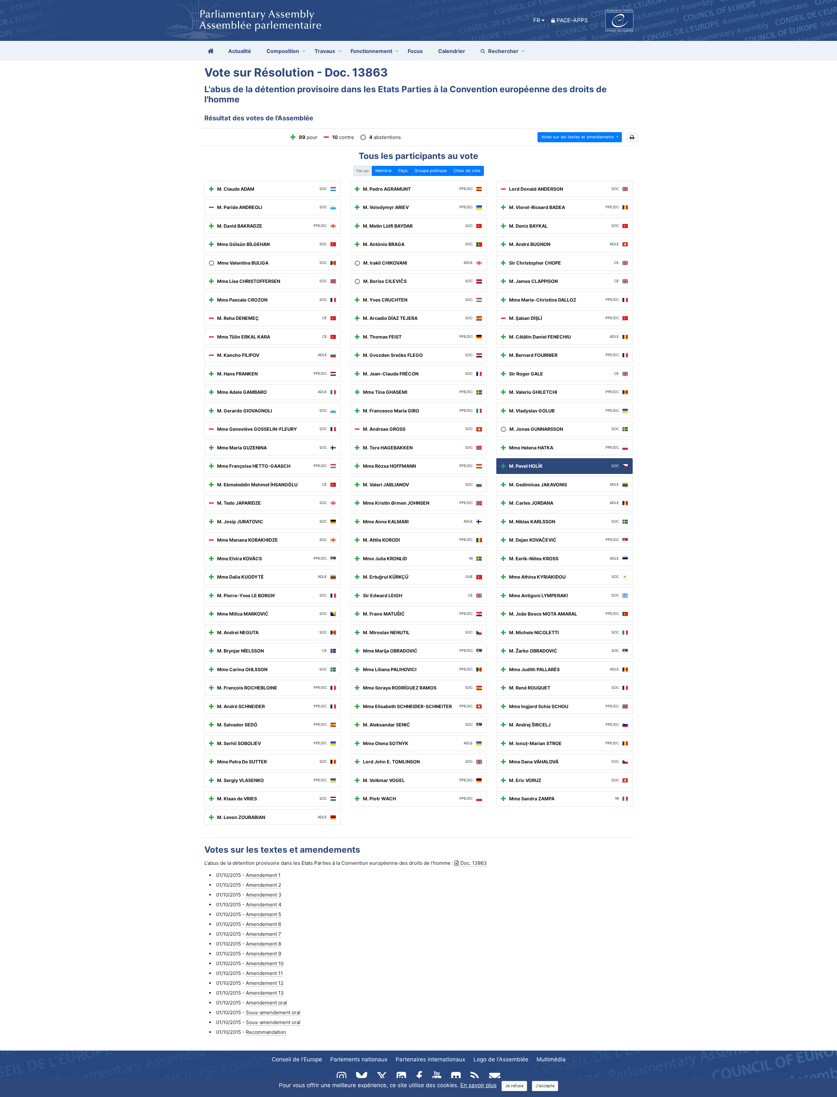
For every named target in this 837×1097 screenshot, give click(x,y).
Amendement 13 (265, 993)
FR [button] (536, 20)
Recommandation (266, 1032)
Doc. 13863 (473, 863)
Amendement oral (266, 1003)
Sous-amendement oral (273, 1012)
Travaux (325, 51)
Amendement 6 (263, 924)
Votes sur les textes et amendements (578, 136)
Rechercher (503, 51)
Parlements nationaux (358, 1059)
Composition (282, 51)
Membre (383, 170)
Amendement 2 (263, 885)
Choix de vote (466, 170)
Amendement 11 (264, 973)
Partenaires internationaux (430, 1059)
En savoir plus (478, 1085)
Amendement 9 (263, 953)
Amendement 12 (264, 983)
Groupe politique (431, 170)
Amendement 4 (264, 904)
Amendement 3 (264, 895)
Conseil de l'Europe (297, 1059)
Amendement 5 (263, 914)
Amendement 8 (263, 944)
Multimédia (551, 1059)
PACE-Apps (572, 20)
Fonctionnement (371, 51)
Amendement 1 (263, 875)
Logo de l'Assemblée (500, 1059)
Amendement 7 (263, 934)
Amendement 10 (264, 963)
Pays (403, 170)
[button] (632, 137)
